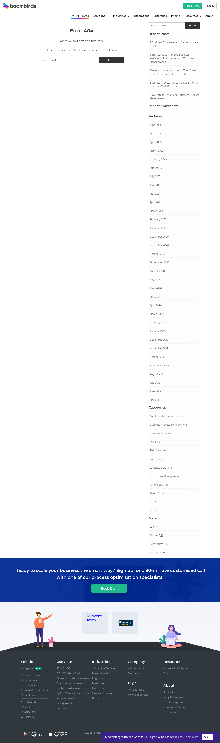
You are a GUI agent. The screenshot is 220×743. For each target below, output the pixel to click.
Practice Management (71, 683)
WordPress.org (159, 552)
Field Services (158, 450)
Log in (153, 526)
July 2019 (155, 382)
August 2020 (157, 271)
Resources (191, 16)
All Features (28, 701)
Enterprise (160, 16)
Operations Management (165, 476)
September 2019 (159, 365)
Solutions (99, 16)
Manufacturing (101, 673)
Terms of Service (138, 694)
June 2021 (155, 185)
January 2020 (158, 331)
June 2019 (155, 391)
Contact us (170, 712)
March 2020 (157, 314)
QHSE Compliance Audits (73, 693)
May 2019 (155, 399)
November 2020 (159, 245)
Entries (156, 535)
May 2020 (155, 296)
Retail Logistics (159, 484)
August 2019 (157, 374)
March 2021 (156, 210)
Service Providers (103, 693)
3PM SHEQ (63, 668)
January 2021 (157, 228)
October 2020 (158, 253)
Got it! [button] (207, 737)
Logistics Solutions (161, 467)
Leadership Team (174, 702)
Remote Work (65, 698)
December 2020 (159, 236)
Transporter (64, 708)
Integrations (141, 16)
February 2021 (158, 219)
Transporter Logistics (34, 690)
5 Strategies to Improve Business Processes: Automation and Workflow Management (172, 58)
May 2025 (155, 133)
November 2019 (159, 348)
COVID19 (155, 441)
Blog (166, 673)
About (209, 16)
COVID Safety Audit (69, 673)
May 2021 (155, 193)
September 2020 (159, 262)
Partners (133, 673)
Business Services (160, 433)
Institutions (99, 688)
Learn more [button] (191, 737)
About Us (169, 692)
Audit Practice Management (167, 416)
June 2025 (156, 124)
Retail (96, 698)
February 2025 (158, 159)
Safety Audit (157, 493)
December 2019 (159, 339)
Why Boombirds (173, 697)
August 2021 (157, 167)
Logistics (97, 678)
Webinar (155, 510)
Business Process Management (168, 424)
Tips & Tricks (157, 502)
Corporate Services (104, 668)
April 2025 (156, 142)
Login (210, 5)
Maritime (98, 683)
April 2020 (156, 305)
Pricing (175, 16)
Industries (119, 16)
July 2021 (155, 176)
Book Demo (193, 5)
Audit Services (30, 680)
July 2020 (155, 279)
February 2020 (158, 322)
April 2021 (155, 202)
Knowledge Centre (161, 459)
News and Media (174, 707)
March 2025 (156, 150)
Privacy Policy (136, 689)
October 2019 (158, 357)
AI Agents (82, 16)
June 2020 (156, 288)
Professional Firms (68, 688)
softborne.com (137, 668)
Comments (159, 544)
